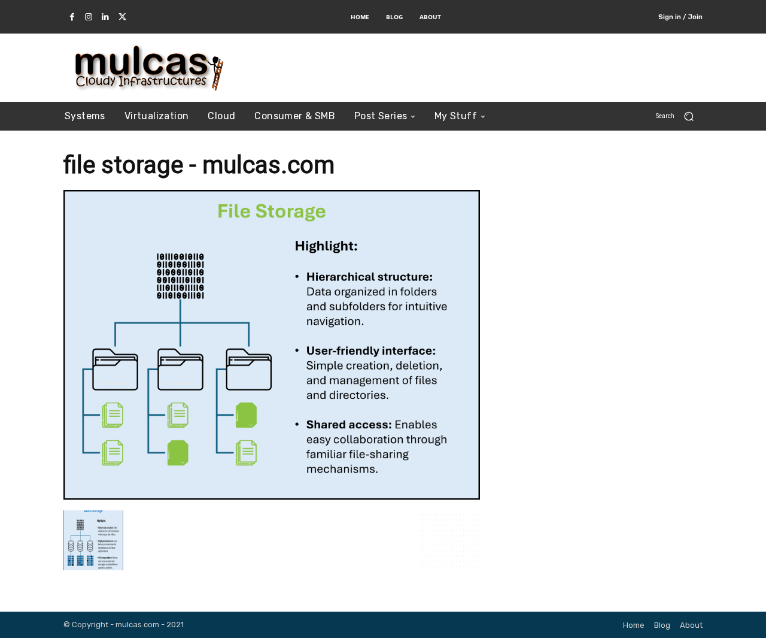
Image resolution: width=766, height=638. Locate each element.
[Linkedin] (105, 17)
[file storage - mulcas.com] (271, 495)
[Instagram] (88, 17)
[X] (122, 17)
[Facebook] (71, 17)
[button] (679, 116)
